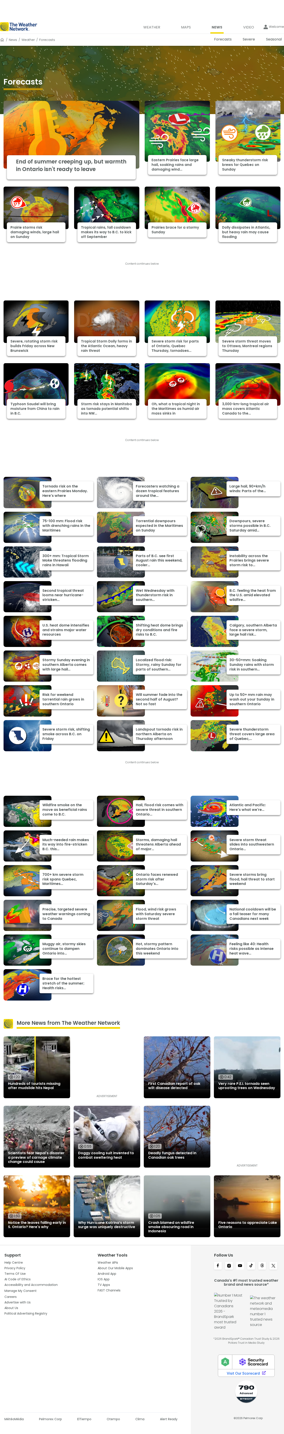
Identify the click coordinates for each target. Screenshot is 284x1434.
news (13, 40)
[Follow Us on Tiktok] (251, 1266)
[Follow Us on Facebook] (217, 1266)
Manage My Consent (20, 1291)
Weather (28, 40)
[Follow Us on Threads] (262, 1266)
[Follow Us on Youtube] (240, 1266)
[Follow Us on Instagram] (229, 1266)
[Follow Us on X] (273, 1266)
